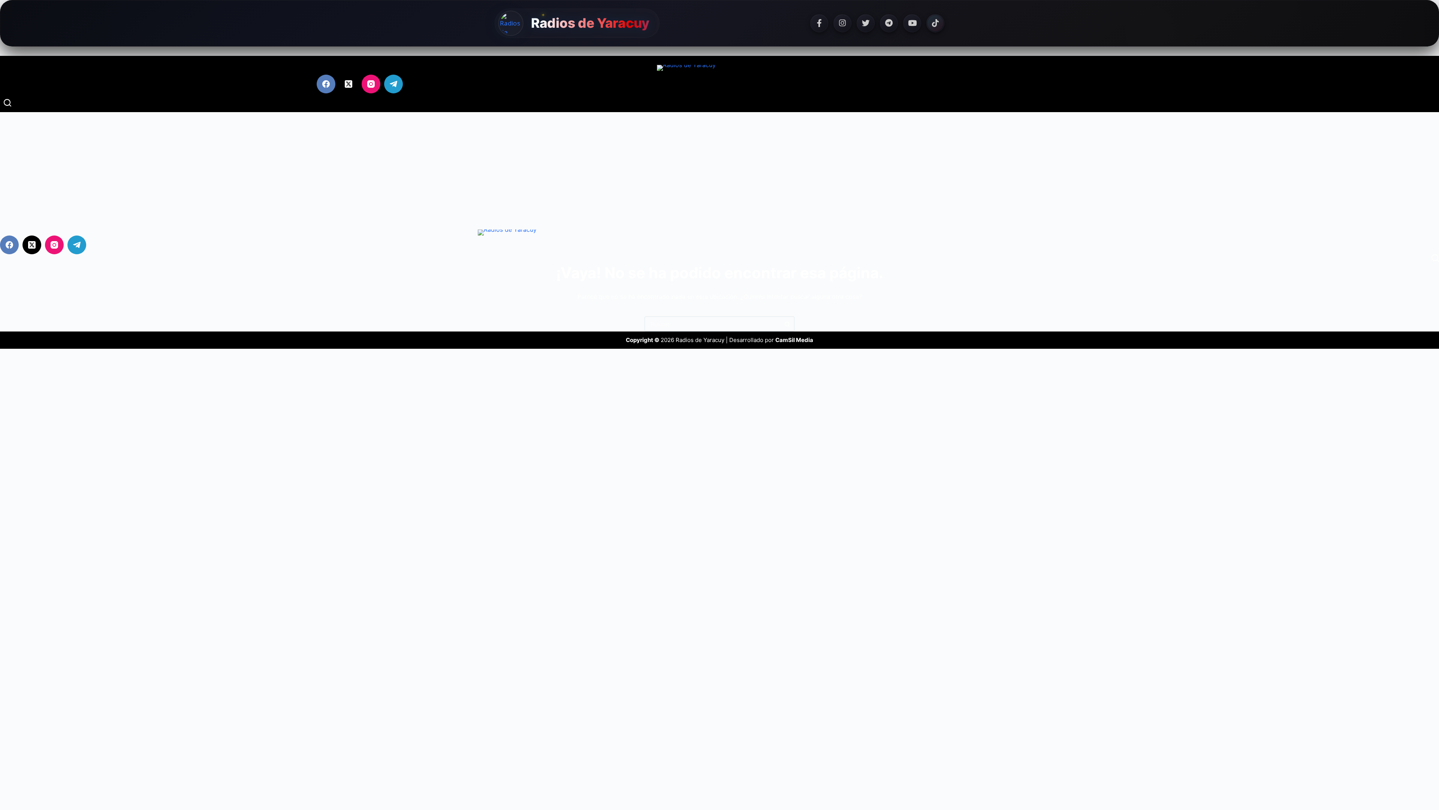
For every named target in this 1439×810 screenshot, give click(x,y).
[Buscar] (7, 102)
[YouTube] (912, 23)
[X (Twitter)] (348, 84)
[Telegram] (889, 23)
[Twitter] (866, 23)
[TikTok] (935, 23)
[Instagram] (842, 23)
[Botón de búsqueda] (787, 324)
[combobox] (712, 324)
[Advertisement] (719, 168)
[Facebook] (819, 23)
